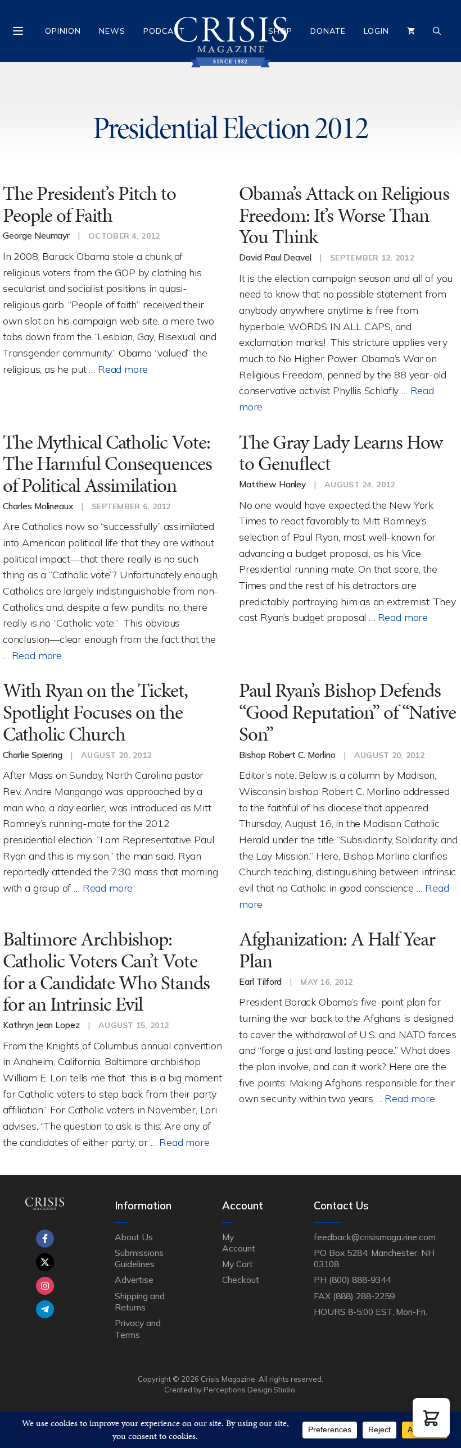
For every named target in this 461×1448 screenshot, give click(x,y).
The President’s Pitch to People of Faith (89, 204)
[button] (431, 1417)
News (112, 31)
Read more (123, 369)
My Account (238, 1242)
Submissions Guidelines (139, 1258)
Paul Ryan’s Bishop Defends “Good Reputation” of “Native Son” (347, 712)
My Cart (237, 1263)
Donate (328, 31)
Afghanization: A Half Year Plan (337, 950)
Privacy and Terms (137, 1328)
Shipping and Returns (139, 1301)
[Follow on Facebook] (45, 1239)
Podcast (164, 31)
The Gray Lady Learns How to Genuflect (340, 453)
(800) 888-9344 (359, 1279)
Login (376, 31)
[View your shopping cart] (411, 31)
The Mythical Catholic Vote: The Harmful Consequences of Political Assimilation (107, 463)
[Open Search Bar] (437, 31)
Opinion (63, 31)
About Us (134, 1237)
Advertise (134, 1279)
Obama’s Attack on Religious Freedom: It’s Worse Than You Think (344, 215)
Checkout (240, 1279)
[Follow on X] (45, 1262)
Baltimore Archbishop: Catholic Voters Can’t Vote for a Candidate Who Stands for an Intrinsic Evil (106, 971)
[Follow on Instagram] (45, 1286)
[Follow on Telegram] (45, 1309)
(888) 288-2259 (363, 1295)
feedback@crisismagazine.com (375, 1237)
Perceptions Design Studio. (250, 1389)
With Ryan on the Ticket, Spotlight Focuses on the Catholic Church (95, 712)
